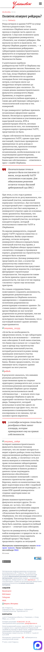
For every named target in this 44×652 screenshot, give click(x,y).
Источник (5, 553)
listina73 (11, 20)
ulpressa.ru (31, 580)
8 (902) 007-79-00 (23, 622)
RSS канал (6, 594)
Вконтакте (6, 591)
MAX (16, 550)
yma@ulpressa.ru (31, 623)
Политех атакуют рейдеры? (22, 16)
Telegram (6, 597)
